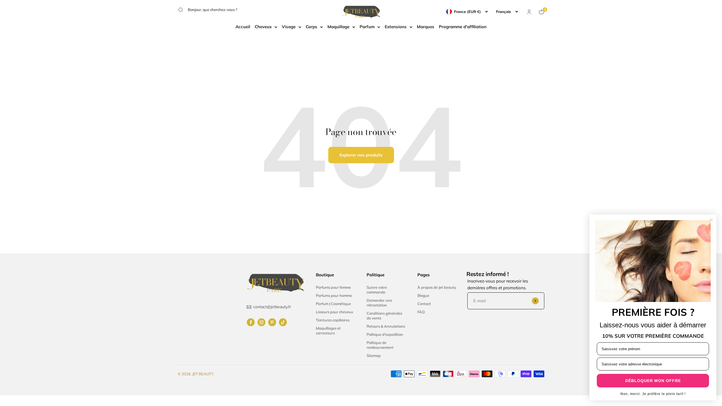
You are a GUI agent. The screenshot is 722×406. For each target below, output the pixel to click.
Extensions (396, 26)
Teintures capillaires (332, 320)
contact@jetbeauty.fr (272, 306)
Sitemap (374, 355)
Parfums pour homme (334, 295)
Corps (311, 26)
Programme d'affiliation (463, 26)
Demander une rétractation (379, 302)
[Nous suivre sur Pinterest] (272, 322)
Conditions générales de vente (384, 315)
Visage (289, 26)
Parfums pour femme (333, 287)
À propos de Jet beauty (436, 287)
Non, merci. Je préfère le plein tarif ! (653, 394)
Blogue (423, 295)
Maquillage (338, 26)
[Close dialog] (711, 219)
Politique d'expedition (385, 334)
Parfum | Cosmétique (333, 303)
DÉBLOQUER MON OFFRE (653, 380)
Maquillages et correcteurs (328, 330)
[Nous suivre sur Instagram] (261, 322)
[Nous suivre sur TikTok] (282, 322)
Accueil (242, 26)
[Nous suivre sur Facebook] (250, 322)
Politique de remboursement (380, 345)
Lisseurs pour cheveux (334, 312)
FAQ (421, 312)
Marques (425, 26)
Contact (424, 303)
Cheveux (263, 26)
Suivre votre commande (377, 289)
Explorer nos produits (361, 155)
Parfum (367, 26)
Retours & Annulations (386, 326)
